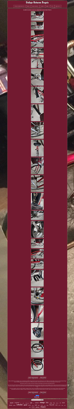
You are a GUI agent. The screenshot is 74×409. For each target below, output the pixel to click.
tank (31, 402)
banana (10, 405)
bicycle (51, 405)
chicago (33, 405)
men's (59, 405)
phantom (37, 407)
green (65, 405)
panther (14, 405)
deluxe (29, 405)
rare (60, 402)
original (16, 402)
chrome (42, 405)
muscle (11, 402)
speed (25, 405)
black (62, 405)
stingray (43, 407)
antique (51, 402)
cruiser (37, 402)
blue (54, 402)
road (36, 405)
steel (30, 407)
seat (56, 405)
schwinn (20, 405)
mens (39, 405)
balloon (47, 405)
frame (33, 407)
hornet (45, 405)
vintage (42, 402)
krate (63, 402)
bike (47, 402)
